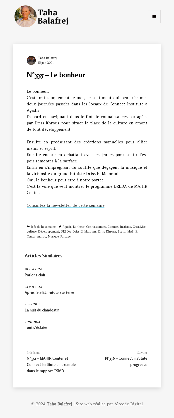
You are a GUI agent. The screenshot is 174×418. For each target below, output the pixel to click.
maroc (41, 236)
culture (31, 231)
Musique (53, 236)
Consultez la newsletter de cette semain (64, 205)
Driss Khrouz (107, 231)
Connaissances (96, 226)
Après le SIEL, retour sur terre (49, 292)
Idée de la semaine (43, 226)
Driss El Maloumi (84, 231)
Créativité (139, 226)
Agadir (67, 226)
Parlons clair (35, 275)
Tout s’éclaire (36, 327)
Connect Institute (119, 226)
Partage (65, 236)
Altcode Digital (128, 403)
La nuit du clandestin (42, 310)
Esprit (122, 231)
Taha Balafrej (47, 58)
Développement (48, 231)
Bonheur (79, 226)
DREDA (66, 231)
